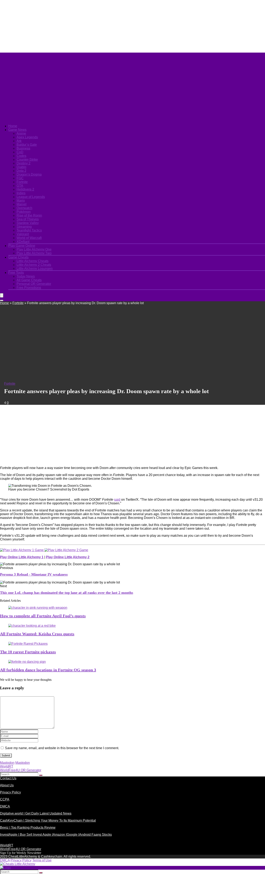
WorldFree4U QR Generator (20, 770)
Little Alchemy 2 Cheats (34, 264)
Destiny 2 (23, 163)
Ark (19, 141)
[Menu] (1, 295)
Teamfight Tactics (29, 230)
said (117, 499)
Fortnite (22, 182)
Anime (21, 133)
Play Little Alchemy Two (34, 253)
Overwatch (24, 208)
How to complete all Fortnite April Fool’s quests (43, 616)
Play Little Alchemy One (34, 249)
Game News (17, 129)
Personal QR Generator (34, 284)
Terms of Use (42, 860)
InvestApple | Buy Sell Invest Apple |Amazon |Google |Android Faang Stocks (56, 834)
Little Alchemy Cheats (32, 261)
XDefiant (23, 241)
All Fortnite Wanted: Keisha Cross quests (37, 634)
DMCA (5, 806)
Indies (21, 193)
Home (12, 126)
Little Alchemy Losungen (35, 268)
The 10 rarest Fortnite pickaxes (28, 652)
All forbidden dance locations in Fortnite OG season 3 (48, 670)
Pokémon (24, 211)
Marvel (21, 204)
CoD (20, 152)
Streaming (24, 226)
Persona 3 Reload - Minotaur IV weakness (34, 574)
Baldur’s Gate (27, 144)
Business (23, 148)
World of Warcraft (29, 238)
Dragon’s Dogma (29, 174)
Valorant (23, 234)
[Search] (1, 300)
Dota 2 (21, 170)
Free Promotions (29, 287)
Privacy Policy (10, 792)
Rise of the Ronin (29, 215)
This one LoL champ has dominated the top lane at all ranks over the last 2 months (66, 593)
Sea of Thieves (28, 219)
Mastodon (7, 762)
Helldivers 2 (25, 189)
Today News (26, 276)
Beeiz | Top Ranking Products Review (27, 827)
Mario (21, 200)
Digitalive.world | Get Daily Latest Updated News (35, 813)
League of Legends (31, 197)
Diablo (21, 167)
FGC (20, 178)
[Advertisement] (100, 26)
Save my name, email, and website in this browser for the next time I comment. (62, 748)
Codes (21, 156)
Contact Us (8, 778)
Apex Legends (27, 137)
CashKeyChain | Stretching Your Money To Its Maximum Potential (48, 820)
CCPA (4, 799)
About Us (7, 785)
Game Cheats (18, 257)
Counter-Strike (27, 159)
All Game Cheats (29, 280)
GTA (20, 185)
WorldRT (6, 766)
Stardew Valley (28, 223)
